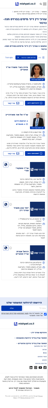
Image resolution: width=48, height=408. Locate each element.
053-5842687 (33, 153)
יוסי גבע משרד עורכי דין (21, 209)
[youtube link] (40, 367)
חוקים (44, 360)
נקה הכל (9, 57)
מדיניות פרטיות (41, 363)
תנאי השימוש (23, 313)
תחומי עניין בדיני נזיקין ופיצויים (32, 343)
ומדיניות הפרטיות (9, 313)
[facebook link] (45, 367)
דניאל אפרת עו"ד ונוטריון (22, 252)
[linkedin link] (31, 367)
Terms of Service (25, 397)
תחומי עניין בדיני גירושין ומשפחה (31, 338)
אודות (44, 350)
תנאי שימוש (42, 357)
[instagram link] (35, 367)
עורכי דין (35, 12)
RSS (45, 353)
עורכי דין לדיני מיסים (22, 12)
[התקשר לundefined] (6, 164)
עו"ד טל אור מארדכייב (16, 115)
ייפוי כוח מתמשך (40, 346)
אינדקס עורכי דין (39, 332)
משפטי (44, 12)
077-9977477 (33, 103)
